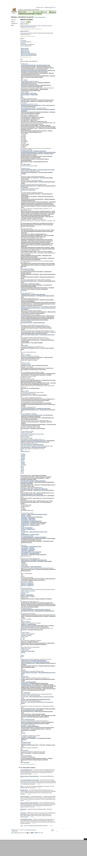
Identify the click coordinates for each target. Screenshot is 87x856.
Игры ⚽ (39, 13)
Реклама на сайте (33, 829)
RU (54, 7)
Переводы (27, 13)
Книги (33, 13)
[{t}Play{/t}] (28, 23)
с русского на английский (40, 17)
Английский (13, 21)
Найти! (53, 11)
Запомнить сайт (40, 7)
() (40, 480)
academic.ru (14, 13)
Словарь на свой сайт (48, 7)
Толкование (22, 21)
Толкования (21, 13)
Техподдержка (27, 829)
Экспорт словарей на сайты (15, 832)
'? (33, 70)
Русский (12, 25)
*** (26, 819)
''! (31, 415)
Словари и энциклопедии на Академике (28, 9)
